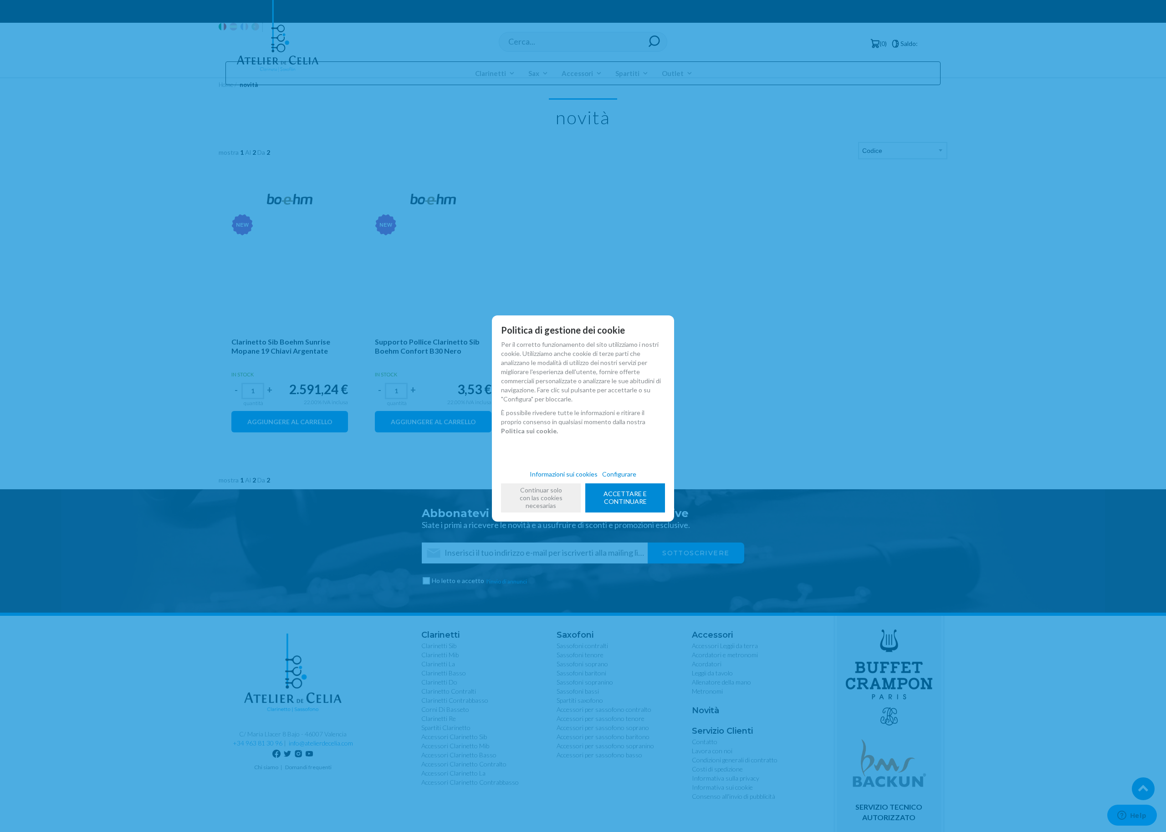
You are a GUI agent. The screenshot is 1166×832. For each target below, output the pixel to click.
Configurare (619, 474)
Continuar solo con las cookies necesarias (541, 497)
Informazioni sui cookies (564, 474)
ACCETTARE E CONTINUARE (625, 497)
